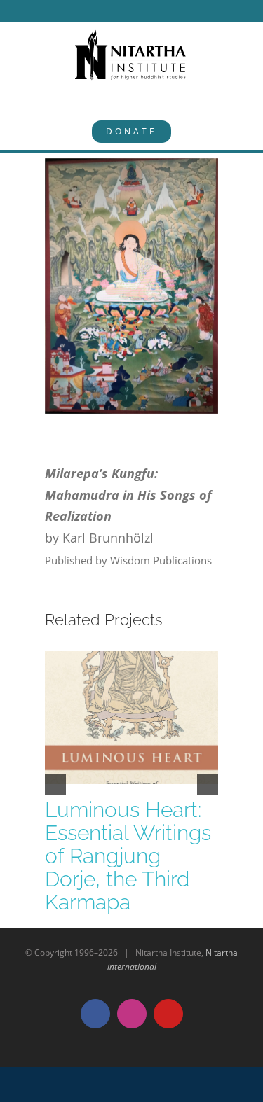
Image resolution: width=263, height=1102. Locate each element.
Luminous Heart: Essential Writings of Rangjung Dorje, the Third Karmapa (128, 855)
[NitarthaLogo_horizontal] (131, 35)
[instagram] (135, 11)
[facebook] (110, 11)
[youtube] (160, 11)
